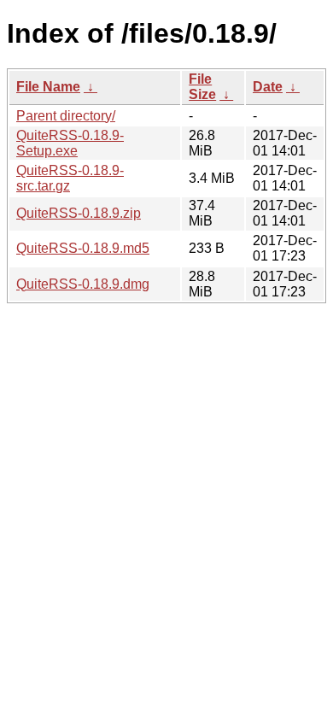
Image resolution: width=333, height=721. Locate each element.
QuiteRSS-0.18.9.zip (78, 213)
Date (268, 86)
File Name (48, 86)
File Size (202, 87)
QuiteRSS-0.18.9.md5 (82, 248)
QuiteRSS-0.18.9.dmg (82, 284)
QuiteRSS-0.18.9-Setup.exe (70, 143)
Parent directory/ (65, 115)
